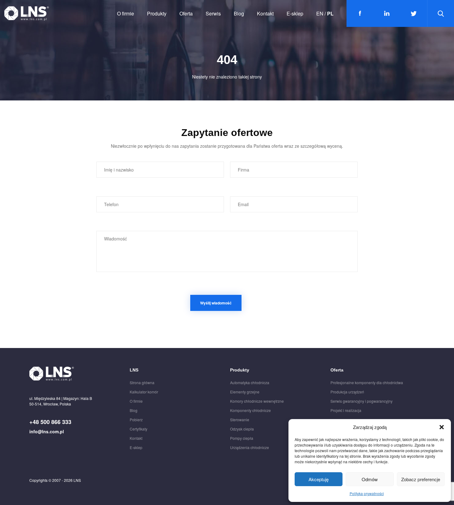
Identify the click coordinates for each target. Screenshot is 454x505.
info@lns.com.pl (46, 431)
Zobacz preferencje (420, 479)
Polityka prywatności (367, 493)
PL (330, 13)
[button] (442, 427)
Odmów (370, 479)
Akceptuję (319, 479)
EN (319, 13)
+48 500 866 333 (50, 422)
